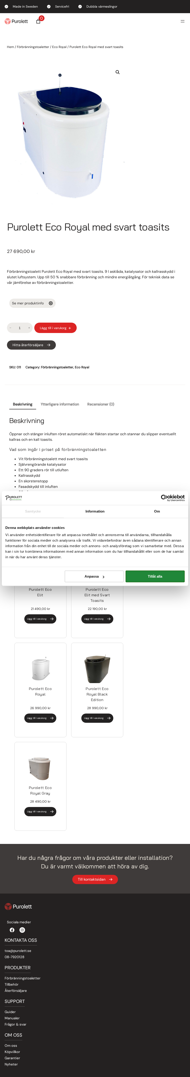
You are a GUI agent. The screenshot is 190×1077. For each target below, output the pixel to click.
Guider (10, 1012)
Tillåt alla (155, 576)
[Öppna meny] (182, 21)
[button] (118, 72)
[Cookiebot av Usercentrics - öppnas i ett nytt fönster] (164, 498)
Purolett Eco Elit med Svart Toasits (97, 595)
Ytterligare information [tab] (60, 404)
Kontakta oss (21, 940)
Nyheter (11, 1064)
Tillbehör (12, 984)
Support (15, 1001)
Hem (10, 47)
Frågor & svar (15, 1024)
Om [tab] (157, 511)
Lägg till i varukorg (53, 328)
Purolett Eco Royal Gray (40, 790)
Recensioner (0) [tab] (100, 404)
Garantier (12, 1058)
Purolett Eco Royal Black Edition (97, 694)
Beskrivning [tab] (22, 404)
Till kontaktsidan (91, 879)
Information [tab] (95, 511)
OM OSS (13, 1035)
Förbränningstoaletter (33, 47)
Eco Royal (59, 47)
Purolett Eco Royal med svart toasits (88, 226)
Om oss (11, 1045)
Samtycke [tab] (33, 511)
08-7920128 (14, 957)
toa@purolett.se (18, 950)
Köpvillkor (12, 1052)
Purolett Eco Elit (40, 592)
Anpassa (92, 576)
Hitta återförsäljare (28, 345)
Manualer (12, 1018)
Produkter (18, 968)
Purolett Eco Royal (40, 691)
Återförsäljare (16, 990)
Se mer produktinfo (28, 303)
